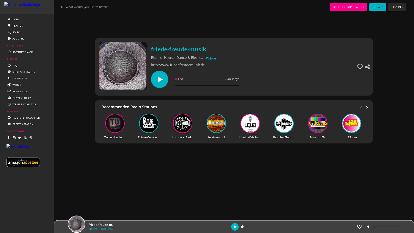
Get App (378, 7)
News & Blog (20, 91)
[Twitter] (19, 137)
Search (16, 32)
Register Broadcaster (348, 7)
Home (16, 19)
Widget (16, 85)
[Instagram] (14, 137)
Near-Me (17, 25)
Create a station (22, 124)
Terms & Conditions (25, 104)
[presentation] (367, 107)
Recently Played (22, 52)
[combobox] (100, 7)
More (212, 58)
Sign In (396, 7)
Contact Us (19, 78)
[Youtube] (25, 137)
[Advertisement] (222, 23)
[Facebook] (8, 137)
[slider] (386, 227)
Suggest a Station (23, 72)
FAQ (14, 65)
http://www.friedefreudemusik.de (178, 65)
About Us (18, 38)
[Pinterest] (30, 137)
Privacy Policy (21, 97)
